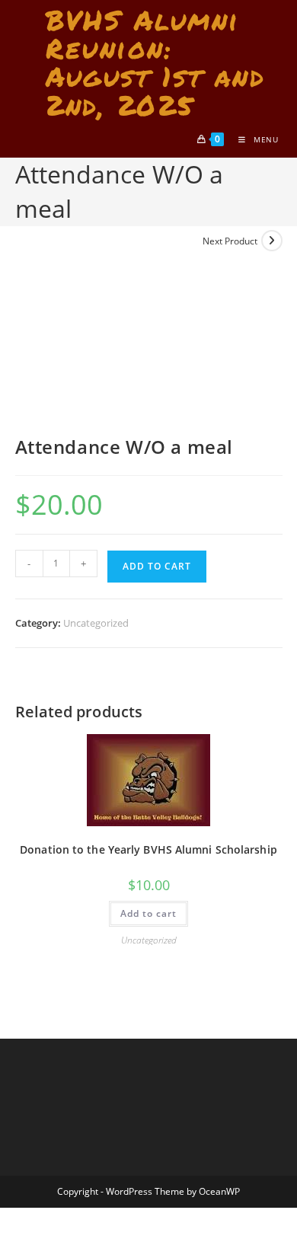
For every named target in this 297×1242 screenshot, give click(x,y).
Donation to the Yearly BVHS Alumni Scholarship (148, 849)
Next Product (230, 241)
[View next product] (272, 240)
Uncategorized (96, 623)
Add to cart (157, 566)
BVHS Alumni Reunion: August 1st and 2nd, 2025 (155, 62)
